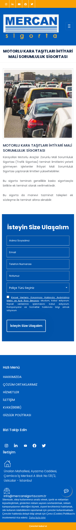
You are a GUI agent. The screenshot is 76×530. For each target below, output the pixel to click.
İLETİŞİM (9, 400)
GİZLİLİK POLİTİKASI (17, 415)
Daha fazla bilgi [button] (37, 517)
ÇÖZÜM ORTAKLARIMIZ (20, 384)
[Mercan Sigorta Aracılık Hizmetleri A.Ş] (7, 446)
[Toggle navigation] (69, 26)
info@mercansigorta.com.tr (25, 496)
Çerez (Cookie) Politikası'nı (60, 513)
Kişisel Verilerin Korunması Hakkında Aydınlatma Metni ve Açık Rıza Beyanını (38, 299)
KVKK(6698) (12, 407)
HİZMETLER (11, 392)
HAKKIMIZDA (12, 377)
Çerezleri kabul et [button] (38, 526)
